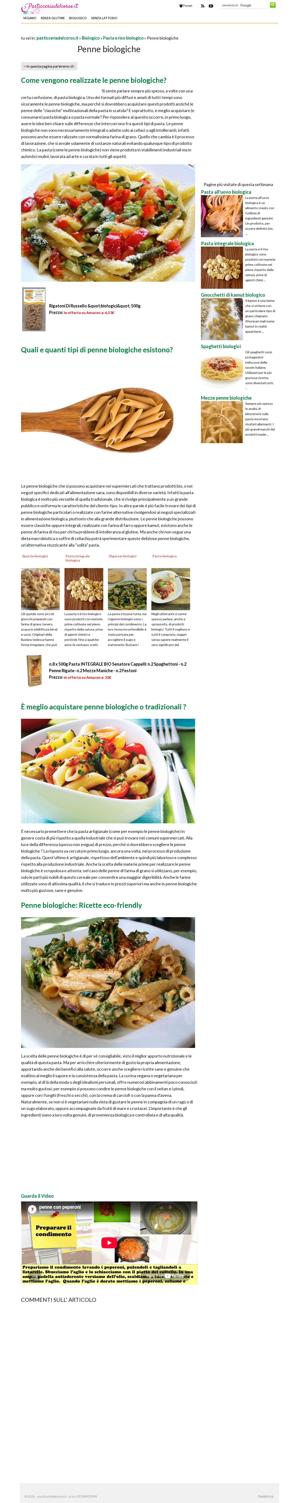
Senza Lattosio (104, 18)
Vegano (29, 18)
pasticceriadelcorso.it (57, 37)
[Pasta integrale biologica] (85, 588)
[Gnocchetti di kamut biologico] (223, 319)
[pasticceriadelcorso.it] (50, 7)
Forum (187, 5)
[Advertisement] (75, 31)
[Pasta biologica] (172, 588)
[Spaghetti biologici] (223, 371)
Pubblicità (265, 1496)
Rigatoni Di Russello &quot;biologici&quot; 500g (95, 305)
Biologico (78, 18)
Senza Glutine (53, 18)
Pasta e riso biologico (123, 37)
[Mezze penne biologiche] (223, 422)
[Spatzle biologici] (42, 588)
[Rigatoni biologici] (129, 588)
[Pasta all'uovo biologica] (223, 216)
